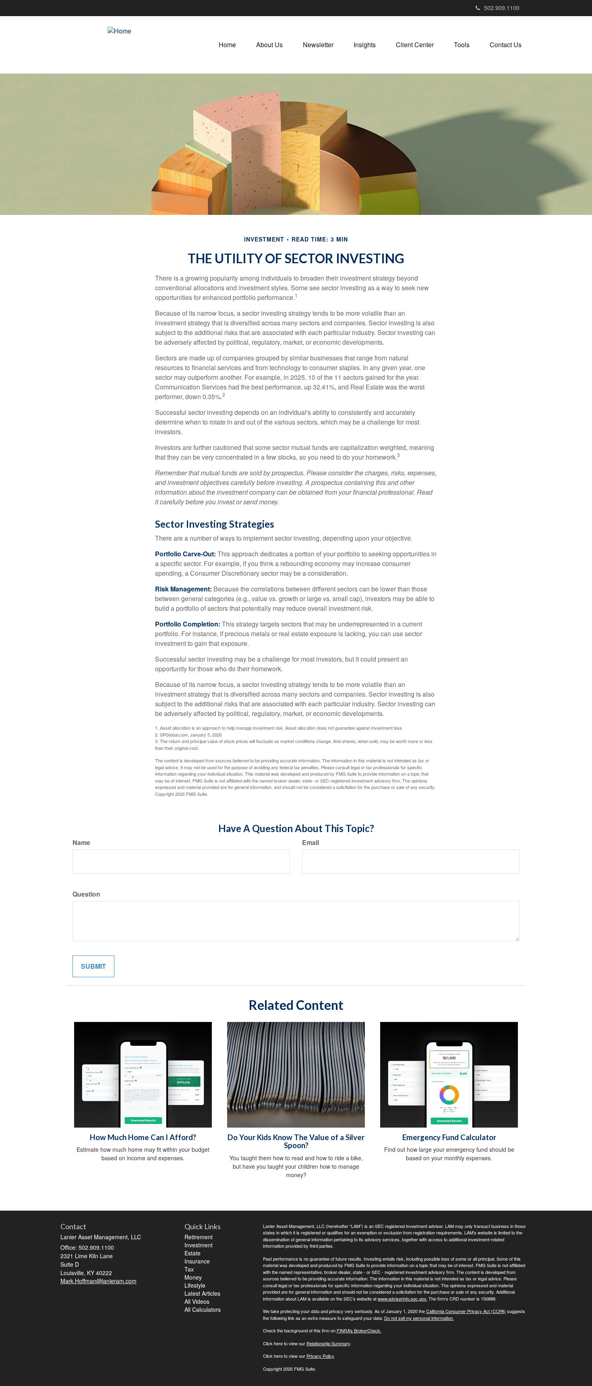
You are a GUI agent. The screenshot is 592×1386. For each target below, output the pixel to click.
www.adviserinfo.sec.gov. (402, 1298)
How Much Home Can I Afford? (143, 1137)
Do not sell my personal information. (419, 1318)
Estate (192, 1253)
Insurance (197, 1261)
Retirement (198, 1237)
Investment (198, 1245)
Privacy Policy (320, 1356)
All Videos (196, 1301)
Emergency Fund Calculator (449, 1137)
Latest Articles (202, 1293)
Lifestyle (194, 1285)
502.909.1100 (502, 8)
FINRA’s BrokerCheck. (359, 1330)
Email (310, 842)
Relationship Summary (328, 1343)
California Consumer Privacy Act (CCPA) (466, 1311)
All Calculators (202, 1309)
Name (81, 842)
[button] (269, 45)
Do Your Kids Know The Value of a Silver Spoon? (296, 1141)
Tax (189, 1269)
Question (86, 894)
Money (193, 1277)
